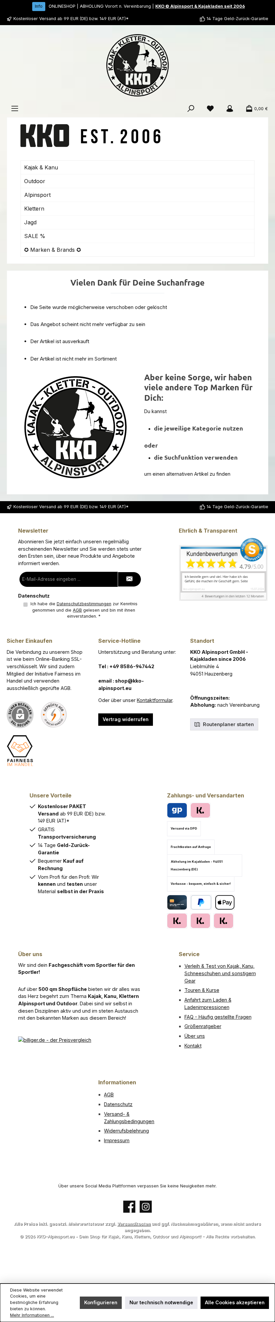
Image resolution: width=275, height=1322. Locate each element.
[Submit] (129, 579)
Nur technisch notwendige (161, 1302)
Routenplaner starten (228, 724)
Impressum (116, 1140)
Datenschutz (118, 1104)
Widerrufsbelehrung (126, 1131)
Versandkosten (134, 1223)
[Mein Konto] (230, 108)
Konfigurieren (100, 1302)
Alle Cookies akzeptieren (235, 1302)
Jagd (30, 222)
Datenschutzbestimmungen (84, 603)
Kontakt (193, 1045)
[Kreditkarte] (177, 902)
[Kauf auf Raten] (200, 810)
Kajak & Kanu (41, 167)
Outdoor (34, 181)
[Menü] (15, 108)
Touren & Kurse (201, 990)
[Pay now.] (223, 920)
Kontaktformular (154, 700)
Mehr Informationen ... (32, 1315)
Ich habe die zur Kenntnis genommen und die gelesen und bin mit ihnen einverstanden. (84, 610)
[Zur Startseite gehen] (137, 65)
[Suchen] (191, 108)
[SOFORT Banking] (200, 920)
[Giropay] (177, 810)
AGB (77, 610)
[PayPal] (201, 902)
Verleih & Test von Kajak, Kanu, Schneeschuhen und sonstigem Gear (220, 973)
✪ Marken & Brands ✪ (52, 249)
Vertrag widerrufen (126, 719)
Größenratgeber (202, 1026)
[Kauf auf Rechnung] (177, 920)
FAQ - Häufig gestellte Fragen (218, 1017)
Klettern (34, 208)
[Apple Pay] (225, 902)
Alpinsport (37, 194)
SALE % (34, 236)
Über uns (194, 1036)
